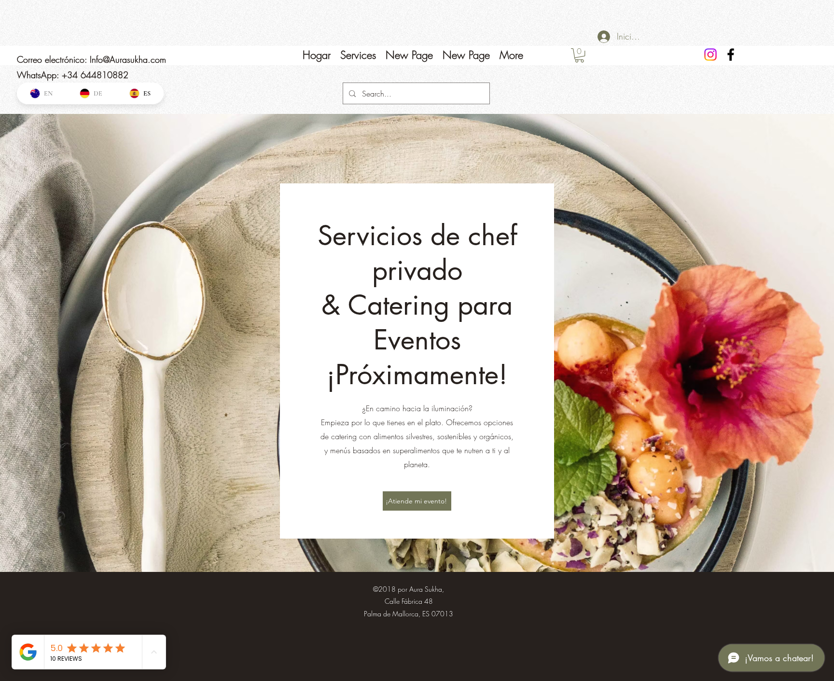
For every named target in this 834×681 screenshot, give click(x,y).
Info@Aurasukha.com (128, 59)
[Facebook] (731, 54)
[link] (579, 55)
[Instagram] (710, 54)
